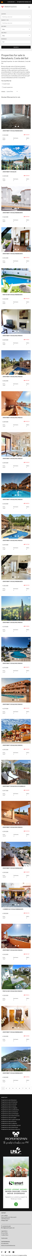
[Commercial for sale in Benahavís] (16, 895)
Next (27, 117)
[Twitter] (7, 1252)
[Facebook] (3, 1252)
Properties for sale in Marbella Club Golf (11, 1125)
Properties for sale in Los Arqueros (9, 1111)
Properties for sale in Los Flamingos (9, 1113)
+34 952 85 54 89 (6, 1226)
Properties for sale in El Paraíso (8, 1121)
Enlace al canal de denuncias (8, 1245)
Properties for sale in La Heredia (9, 1104)
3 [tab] (18, 126)
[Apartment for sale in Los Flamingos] (16, 772)
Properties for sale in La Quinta (8, 1106)
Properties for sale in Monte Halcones (10, 1115)
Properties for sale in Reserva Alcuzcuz (10, 1129)
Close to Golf (6, 83)
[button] (16, 16)
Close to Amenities (8, 87)
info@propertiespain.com (7, 1227)
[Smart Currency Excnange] (16, 1182)
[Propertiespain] (9, 6)
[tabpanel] (16, 116)
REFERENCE (4, 38)
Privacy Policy (4, 1233)
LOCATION (3, 13)
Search (16, 47)
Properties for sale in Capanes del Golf (10, 1119)
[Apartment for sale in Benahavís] (16, 116)
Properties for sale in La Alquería (9, 1123)
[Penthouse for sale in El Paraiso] (16, 977)
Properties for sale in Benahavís (9, 1100)
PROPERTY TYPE (5, 20)
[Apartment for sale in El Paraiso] (16, 321)
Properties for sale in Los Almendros (10, 1109)
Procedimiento (4, 1243)
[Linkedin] (11, 1252)
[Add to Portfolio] (29, 106)
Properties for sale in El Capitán (8, 1117)
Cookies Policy (4, 1235)
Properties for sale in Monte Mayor (9, 1127)
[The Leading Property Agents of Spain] (16, 1152)
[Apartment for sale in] (16, 157)
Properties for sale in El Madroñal (9, 1102)
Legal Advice (4, 1231)
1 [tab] (13, 126)
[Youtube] (15, 1252)
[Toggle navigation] (29, 7)
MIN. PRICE (3, 26)
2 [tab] (15, 126)
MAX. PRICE (3, 32)
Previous (4, 117)
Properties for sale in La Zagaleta (9, 1107)
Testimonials (4, 1238)
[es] (2, 2)
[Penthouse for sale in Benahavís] (16, 280)
